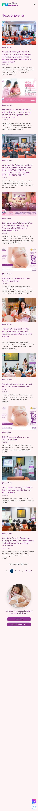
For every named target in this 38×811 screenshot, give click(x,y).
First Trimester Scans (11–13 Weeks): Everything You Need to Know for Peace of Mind (17, 490)
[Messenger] (34, 801)
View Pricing (19, 619)
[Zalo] (34, 807)
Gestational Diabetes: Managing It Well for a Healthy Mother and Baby (17, 386)
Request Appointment (19, 624)
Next (30, 571)
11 (26, 571)
